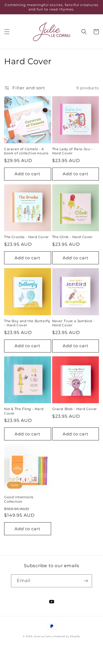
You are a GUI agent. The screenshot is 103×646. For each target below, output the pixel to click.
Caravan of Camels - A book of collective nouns (26, 151)
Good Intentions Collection (19, 499)
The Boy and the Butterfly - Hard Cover (27, 323)
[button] (7, 32)
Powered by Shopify (67, 636)
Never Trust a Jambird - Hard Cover (73, 323)
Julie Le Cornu (43, 636)
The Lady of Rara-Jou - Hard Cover (72, 151)
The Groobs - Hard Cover (26, 237)
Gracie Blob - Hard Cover (74, 409)
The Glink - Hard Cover (72, 237)
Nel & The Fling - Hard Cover (23, 411)
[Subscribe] (86, 580)
